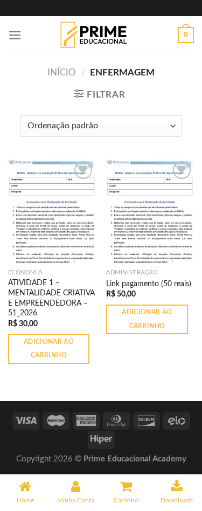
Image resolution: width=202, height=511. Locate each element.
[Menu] (15, 35)
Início (61, 72)
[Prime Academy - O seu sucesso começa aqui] (97, 35)
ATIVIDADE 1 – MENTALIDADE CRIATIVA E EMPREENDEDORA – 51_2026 (51, 298)
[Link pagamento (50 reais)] (150, 211)
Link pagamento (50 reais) (148, 284)
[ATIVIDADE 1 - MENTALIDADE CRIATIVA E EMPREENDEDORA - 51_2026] (52, 211)
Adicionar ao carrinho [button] (49, 348)
